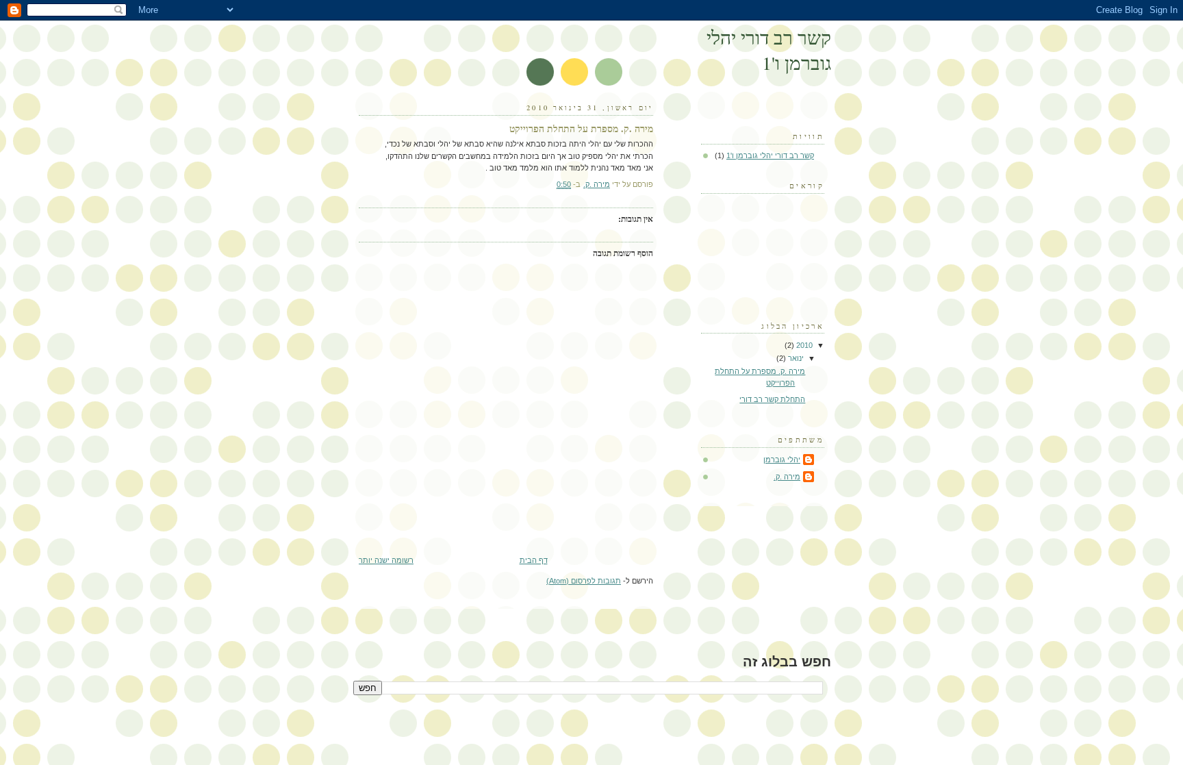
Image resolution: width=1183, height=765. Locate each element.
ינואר (795, 358)
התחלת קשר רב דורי (772, 399)
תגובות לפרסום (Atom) (583, 581)
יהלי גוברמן (781, 459)
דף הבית (534, 560)
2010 (803, 345)
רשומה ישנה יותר (386, 560)
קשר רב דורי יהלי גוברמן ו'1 (769, 50)
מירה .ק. (787, 477)
